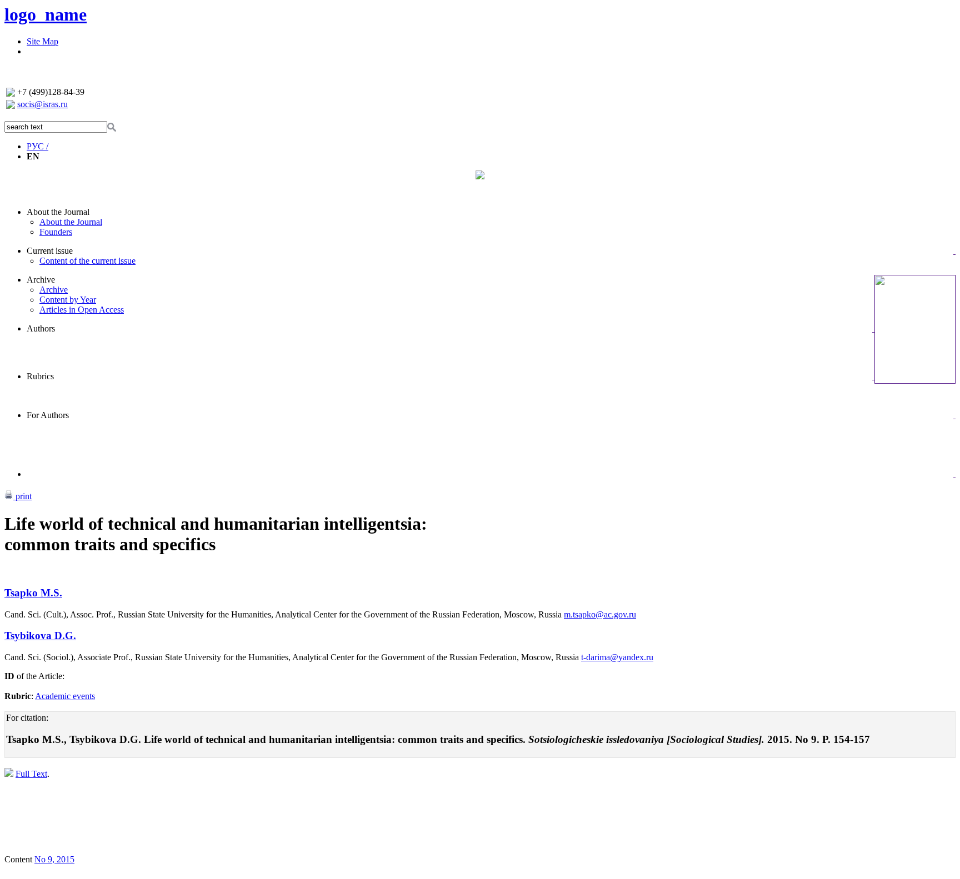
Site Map (42, 41)
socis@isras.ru (42, 104)
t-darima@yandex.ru (617, 657)
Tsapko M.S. (33, 593)
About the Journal (58, 212)
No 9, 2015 (54, 859)
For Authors (48, 415)
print (22, 496)
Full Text (31, 773)
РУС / (37, 146)
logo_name (45, 14)
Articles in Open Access (81, 309)
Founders (55, 232)
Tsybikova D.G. (40, 635)
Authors (41, 328)
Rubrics (40, 376)
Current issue (50, 250)
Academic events (65, 696)
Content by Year (67, 299)
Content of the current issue (87, 260)
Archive (41, 279)
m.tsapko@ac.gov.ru (600, 614)
